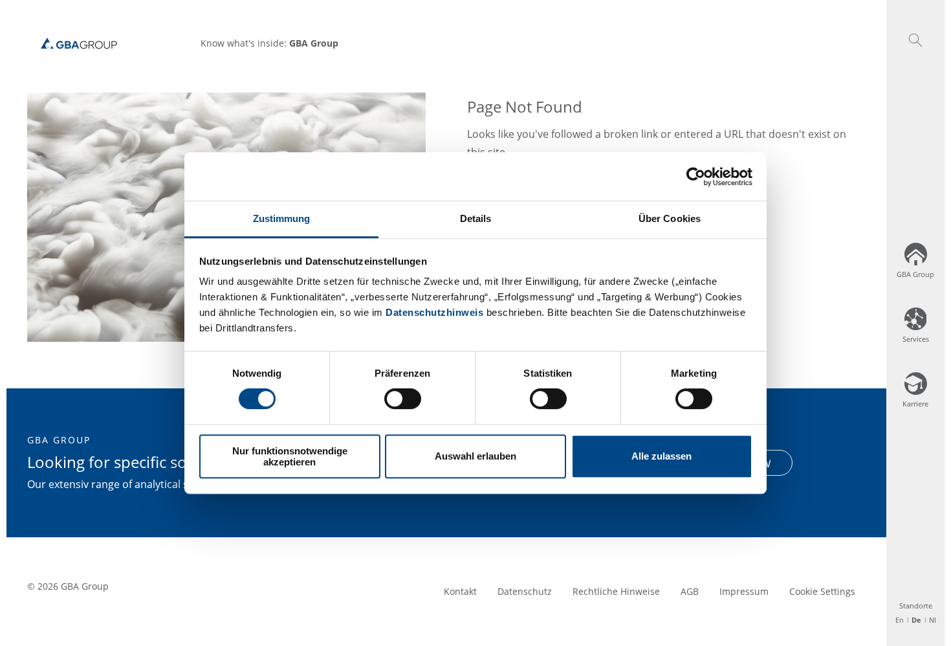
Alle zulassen (661, 456)
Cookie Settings (822, 591)
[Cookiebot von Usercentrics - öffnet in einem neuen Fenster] (695, 176)
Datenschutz (524, 591)
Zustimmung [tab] (282, 218)
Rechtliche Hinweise (616, 591)
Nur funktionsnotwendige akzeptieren (289, 456)
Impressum (744, 591)
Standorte (915, 605)
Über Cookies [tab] (670, 218)
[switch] (402, 398)
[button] (915, 40)
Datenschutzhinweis (434, 312)
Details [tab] (476, 218)
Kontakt (460, 591)
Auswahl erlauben (475, 456)
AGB (690, 591)
